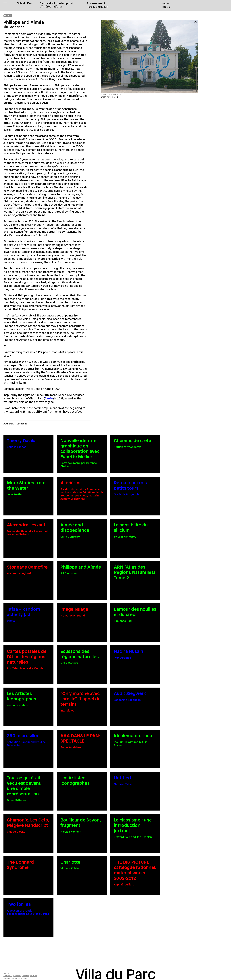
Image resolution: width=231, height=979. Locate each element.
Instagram (7, 976)
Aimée (49, 398)
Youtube (33, 976)
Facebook (17, 976)
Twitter (25, 976)
